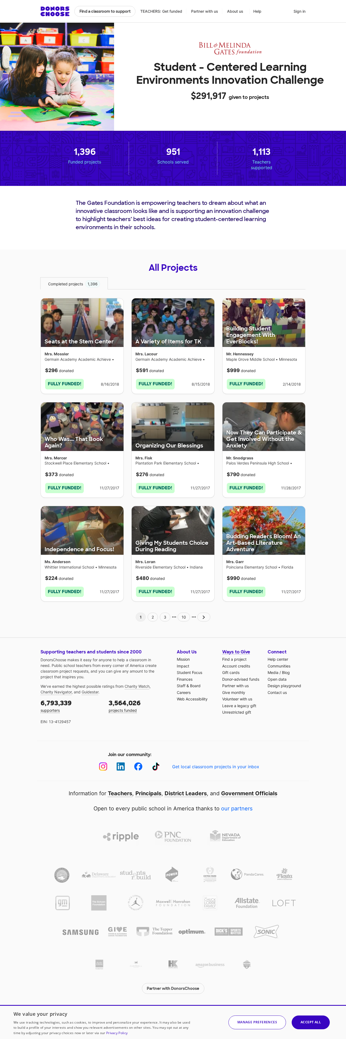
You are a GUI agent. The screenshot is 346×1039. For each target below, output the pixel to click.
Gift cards (230, 672)
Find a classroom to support (105, 11)
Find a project (234, 659)
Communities (279, 666)
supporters (56, 706)
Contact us (277, 692)
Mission (183, 659)
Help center (278, 659)
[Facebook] (138, 766)
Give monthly (233, 692)
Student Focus (189, 672)
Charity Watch (137, 686)
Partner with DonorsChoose (173, 988)
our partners (236, 808)
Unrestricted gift (236, 712)
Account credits (236, 666)
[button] (257, 1022)
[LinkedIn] (120, 766)
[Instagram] (103, 766)
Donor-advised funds (240, 679)
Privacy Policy (117, 1033)
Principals (148, 793)
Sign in (299, 11)
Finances (184, 679)
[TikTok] (156, 766)
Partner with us (204, 11)
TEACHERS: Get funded (161, 11)
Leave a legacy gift (239, 705)
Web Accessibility (192, 699)
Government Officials (249, 793)
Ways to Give (236, 652)
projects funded (125, 706)
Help (257, 11)
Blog (286, 672)
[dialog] (173, 1022)
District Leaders (186, 793)
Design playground (284, 685)
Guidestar (90, 692)
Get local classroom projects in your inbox (215, 766)
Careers (184, 692)
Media (273, 672)
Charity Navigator (56, 692)
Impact (183, 666)
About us (235, 11)
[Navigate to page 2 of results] (203, 617)
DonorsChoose (55, 11)
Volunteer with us (237, 699)
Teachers (120, 793)
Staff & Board (189, 685)
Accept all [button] (311, 1022)
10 (184, 617)
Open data (277, 679)
